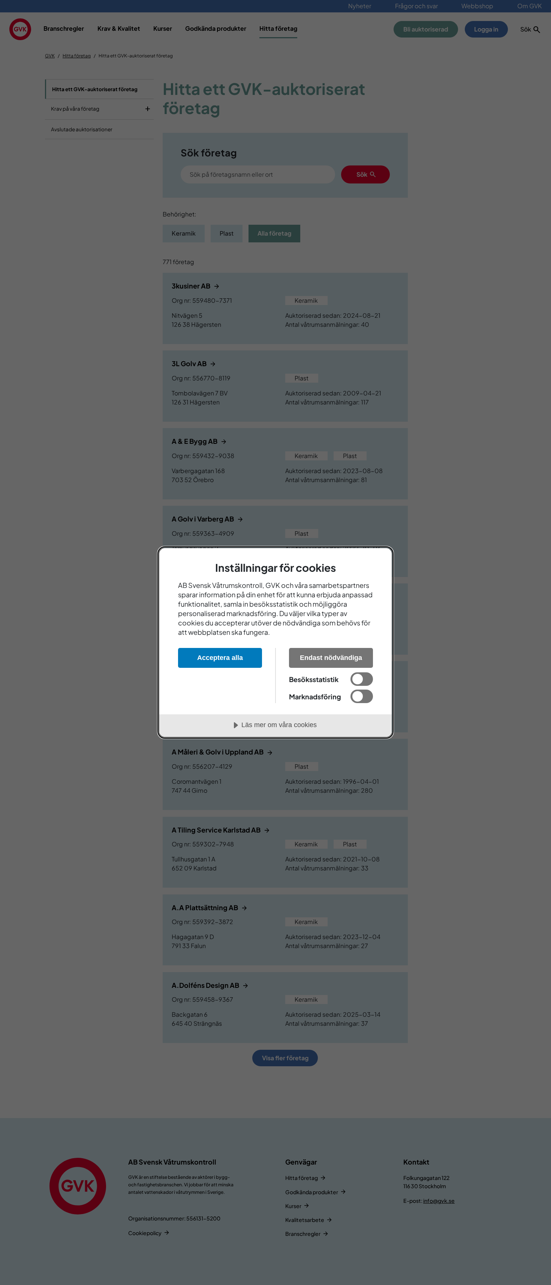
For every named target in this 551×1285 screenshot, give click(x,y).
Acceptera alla (220, 657)
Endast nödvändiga (331, 657)
